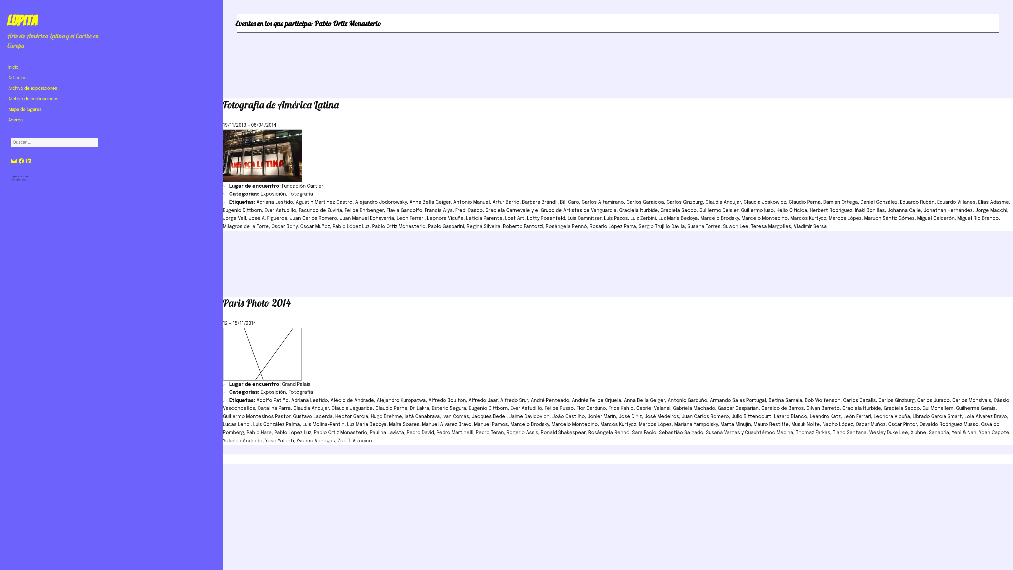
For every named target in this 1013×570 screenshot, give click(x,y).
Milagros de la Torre (246, 226)
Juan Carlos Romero (313, 218)
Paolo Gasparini (446, 226)
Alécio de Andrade (352, 400)
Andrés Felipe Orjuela (596, 400)
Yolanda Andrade (242, 441)
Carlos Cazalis (859, 400)
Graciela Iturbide (638, 210)
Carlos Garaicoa (645, 202)
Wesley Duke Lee (888, 432)
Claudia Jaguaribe (352, 408)
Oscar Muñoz (315, 226)
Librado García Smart (937, 416)
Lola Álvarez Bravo (985, 416)
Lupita (22, 20)
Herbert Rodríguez (831, 210)
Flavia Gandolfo (404, 210)
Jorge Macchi (991, 210)
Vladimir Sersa (810, 226)
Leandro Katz (825, 416)
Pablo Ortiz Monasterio (399, 226)
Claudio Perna (805, 202)
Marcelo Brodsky (719, 218)
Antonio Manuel (471, 202)
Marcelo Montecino (765, 218)
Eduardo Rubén (917, 202)
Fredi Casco (469, 210)
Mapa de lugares (25, 109)
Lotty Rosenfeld (546, 218)
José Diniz (630, 416)
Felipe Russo (559, 408)
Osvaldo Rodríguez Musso (949, 424)
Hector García (351, 416)
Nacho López (838, 424)
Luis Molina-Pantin (324, 424)
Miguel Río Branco (978, 218)
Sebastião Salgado (681, 432)
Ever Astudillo (280, 210)
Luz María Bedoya (678, 218)
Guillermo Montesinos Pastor (256, 416)
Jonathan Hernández (948, 210)
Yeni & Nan (964, 432)
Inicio (13, 67)
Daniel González (879, 202)
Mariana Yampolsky (696, 424)
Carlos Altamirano (603, 202)
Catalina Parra (274, 408)
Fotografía (301, 194)
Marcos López (845, 218)
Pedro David (420, 432)
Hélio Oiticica (791, 210)
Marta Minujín (735, 424)
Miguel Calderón (936, 218)
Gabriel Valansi (653, 408)
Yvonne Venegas (316, 441)
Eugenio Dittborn (242, 210)
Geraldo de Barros (782, 408)
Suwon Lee (735, 226)
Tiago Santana (850, 432)
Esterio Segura (449, 408)
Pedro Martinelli (455, 432)
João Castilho (568, 416)
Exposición (273, 194)
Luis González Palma (276, 424)
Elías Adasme (993, 202)
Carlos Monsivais (971, 400)
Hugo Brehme (386, 416)
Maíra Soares (404, 424)
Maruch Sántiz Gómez (889, 218)
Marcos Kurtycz (808, 218)
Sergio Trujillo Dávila (662, 226)
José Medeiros (661, 416)
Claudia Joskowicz (765, 202)
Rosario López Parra (613, 226)
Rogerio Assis (522, 432)
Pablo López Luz (351, 226)
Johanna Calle (904, 210)
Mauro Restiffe (771, 424)
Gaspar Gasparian (738, 408)
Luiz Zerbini (643, 218)
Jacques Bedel (489, 416)
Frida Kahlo (621, 408)
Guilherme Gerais (976, 408)
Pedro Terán (490, 432)
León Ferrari (410, 218)
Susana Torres (703, 226)
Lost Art (514, 218)
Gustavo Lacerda (313, 416)
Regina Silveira (483, 226)
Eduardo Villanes (956, 202)
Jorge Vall (234, 218)
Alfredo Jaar (483, 400)
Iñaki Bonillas (870, 210)
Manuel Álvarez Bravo (446, 424)
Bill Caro (569, 202)
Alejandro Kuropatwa (401, 400)
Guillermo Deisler (718, 210)
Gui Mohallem (938, 408)
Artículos (17, 78)
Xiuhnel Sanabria (930, 432)
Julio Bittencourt (751, 416)
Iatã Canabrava (422, 416)
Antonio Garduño (687, 400)
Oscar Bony (284, 226)
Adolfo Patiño (272, 400)
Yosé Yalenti (279, 441)
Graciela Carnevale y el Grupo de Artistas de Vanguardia (551, 210)
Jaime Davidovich (529, 416)
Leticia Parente (484, 218)
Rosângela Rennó (566, 226)
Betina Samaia (785, 400)
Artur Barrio (506, 202)
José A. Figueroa (268, 218)
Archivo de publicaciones (33, 99)
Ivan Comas (455, 416)
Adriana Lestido (274, 202)
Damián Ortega (840, 202)
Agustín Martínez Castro (324, 202)
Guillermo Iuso (757, 210)
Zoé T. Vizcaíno (355, 441)
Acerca (15, 120)
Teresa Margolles (771, 226)
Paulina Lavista (387, 432)
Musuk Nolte (805, 424)
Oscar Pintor (902, 424)
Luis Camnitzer (584, 218)
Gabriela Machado (694, 408)
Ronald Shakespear (563, 432)
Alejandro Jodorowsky (381, 202)
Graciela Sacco (679, 210)
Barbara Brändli (539, 202)
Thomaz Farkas (813, 432)
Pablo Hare (259, 432)
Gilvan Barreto (823, 408)
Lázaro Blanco (790, 416)
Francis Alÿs (439, 210)
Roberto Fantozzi (523, 226)
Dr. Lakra (419, 408)
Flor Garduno (591, 408)
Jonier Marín (601, 416)
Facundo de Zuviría (320, 210)
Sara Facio (644, 432)
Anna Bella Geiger (430, 202)
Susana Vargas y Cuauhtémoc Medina (749, 432)
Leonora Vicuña (445, 218)
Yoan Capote (994, 432)
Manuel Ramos (491, 424)
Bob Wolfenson (822, 400)
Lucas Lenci (237, 424)
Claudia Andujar (723, 202)
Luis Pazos (616, 218)
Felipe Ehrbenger (364, 210)
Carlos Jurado (933, 400)
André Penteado (550, 400)
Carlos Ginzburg (685, 202)
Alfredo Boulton (447, 400)
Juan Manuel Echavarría (367, 218)
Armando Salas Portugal (738, 400)
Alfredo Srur (514, 400)
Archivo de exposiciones (32, 88)
